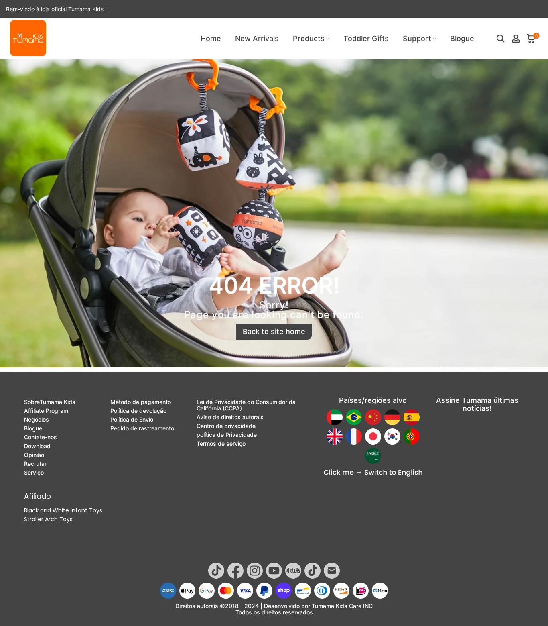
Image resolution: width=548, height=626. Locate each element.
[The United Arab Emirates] (335, 417)
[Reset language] (373, 473)
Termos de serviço (221, 443)
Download (37, 446)
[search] (500, 38)
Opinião (34, 455)
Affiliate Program (46, 411)
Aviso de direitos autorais (230, 417)
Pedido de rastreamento (142, 428)
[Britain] (335, 436)
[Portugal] (412, 436)
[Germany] (392, 417)
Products (309, 38)
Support (417, 38)
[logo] (28, 38)
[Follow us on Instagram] (255, 571)
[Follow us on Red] (293, 571)
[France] (354, 436)
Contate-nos (40, 437)
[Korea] (392, 436)
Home (211, 38)
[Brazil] (354, 417)
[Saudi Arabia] (373, 456)
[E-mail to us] (332, 571)
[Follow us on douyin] (312, 571)
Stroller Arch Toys (48, 519)
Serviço (34, 472)
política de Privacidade (227, 435)
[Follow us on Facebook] (235, 571)
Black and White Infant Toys (63, 510)
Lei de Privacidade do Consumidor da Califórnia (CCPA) (246, 405)
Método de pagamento (140, 402)
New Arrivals (257, 38)
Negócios (36, 419)
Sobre (49, 402)
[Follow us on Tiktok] (216, 571)
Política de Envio (131, 419)
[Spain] (412, 417)
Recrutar (35, 464)
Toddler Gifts (366, 38)
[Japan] (373, 436)
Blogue (462, 38)
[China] (373, 417)
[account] (515, 38)
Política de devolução (138, 411)
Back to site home (274, 331)
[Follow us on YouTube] (274, 571)
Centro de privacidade (226, 426)
